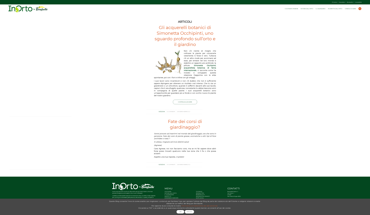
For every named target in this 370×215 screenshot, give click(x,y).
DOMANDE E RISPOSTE (171, 198)
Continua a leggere (185, 102)
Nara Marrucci (184, 111)
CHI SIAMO (199, 191)
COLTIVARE (168, 191)
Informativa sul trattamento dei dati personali (199, 206)
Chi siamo (334, 2)
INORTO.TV (168, 196)
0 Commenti (171, 111)
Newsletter (342, 2)
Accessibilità (358, 2)
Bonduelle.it (350, 2)
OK (180, 211)
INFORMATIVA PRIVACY (203, 196)
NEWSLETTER (200, 193)
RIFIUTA (189, 211)
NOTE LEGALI (200, 198)
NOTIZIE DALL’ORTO (171, 193)
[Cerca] (360, 8)
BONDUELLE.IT (200, 194)
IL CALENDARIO (169, 194)
